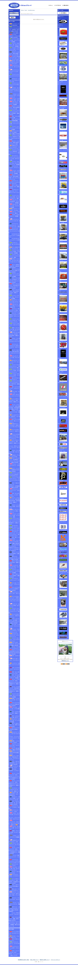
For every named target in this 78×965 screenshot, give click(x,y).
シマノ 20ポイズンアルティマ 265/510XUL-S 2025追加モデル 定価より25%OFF (14, 485)
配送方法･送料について (45, 959)
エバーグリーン (61, 46)
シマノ (59, 547)
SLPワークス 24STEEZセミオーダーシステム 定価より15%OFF (14, 558)
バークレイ (60, 160)
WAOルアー (60, 241)
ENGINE (60, 373)
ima (59, 423)
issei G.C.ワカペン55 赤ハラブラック (14, 379)
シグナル (60, 506)
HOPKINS (60, 294)
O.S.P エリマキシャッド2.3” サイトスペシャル (14, 669)
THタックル (60, 382)
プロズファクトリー (62, 232)
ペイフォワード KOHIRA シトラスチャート (14, 876)
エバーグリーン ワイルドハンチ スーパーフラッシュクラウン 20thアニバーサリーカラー (14, 534)
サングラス (60, 72)
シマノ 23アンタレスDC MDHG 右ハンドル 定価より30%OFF (14, 763)
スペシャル (60, 513)
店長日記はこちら (65, 660)
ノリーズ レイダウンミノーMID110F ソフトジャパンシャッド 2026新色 (14, 152)
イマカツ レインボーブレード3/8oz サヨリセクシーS (14, 507)
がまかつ (60, 348)
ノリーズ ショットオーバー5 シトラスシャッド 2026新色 (14, 128)
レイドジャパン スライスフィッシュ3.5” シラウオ (14, 71)
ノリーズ (60, 164)
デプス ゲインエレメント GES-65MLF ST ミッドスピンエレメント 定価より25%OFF (14, 286)
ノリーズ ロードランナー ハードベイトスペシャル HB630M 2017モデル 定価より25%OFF (14, 29)
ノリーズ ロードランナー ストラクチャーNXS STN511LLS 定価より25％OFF (14, 383)
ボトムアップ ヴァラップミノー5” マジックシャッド (14, 362)
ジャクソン (60, 213)
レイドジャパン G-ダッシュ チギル (14, 811)
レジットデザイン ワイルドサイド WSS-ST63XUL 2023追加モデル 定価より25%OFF (14, 881)
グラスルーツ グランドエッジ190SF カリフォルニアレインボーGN (14, 798)
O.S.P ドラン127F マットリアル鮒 (14, 117)
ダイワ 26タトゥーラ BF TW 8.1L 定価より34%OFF (14, 187)
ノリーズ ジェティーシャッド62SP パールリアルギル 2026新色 (14, 252)
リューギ (60, 558)
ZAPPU (59, 271)
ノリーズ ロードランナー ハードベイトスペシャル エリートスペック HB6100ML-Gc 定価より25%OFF (14, 521)
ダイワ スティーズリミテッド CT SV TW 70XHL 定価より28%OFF (14, 542)
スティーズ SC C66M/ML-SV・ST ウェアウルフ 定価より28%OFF (14, 644)
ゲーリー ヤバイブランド (62, 150)
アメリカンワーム (62, 521)
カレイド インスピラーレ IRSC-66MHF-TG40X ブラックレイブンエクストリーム (14, 177)
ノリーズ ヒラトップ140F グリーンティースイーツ (14, 124)
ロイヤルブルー (61, 635)
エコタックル (61, 40)
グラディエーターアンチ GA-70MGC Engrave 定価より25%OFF (14, 132)
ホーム (22, 10)
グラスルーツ (61, 631)
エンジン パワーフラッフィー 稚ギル (14, 212)
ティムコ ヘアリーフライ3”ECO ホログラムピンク (14, 819)
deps (59, 467)
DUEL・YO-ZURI (62, 442)
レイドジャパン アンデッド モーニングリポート (14, 67)
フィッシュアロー (62, 407)
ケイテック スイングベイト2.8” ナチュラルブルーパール (14, 745)
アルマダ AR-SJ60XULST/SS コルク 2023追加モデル (14, 794)
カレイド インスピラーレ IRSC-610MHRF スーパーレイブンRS (14, 107)
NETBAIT (60, 303)
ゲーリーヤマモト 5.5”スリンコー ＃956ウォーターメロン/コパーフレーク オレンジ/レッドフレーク (14, 599)
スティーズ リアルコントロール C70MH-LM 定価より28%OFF (14, 704)
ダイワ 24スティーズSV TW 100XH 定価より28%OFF (14, 725)
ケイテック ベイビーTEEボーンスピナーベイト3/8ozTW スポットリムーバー (14, 315)
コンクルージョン (31, 10)
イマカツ (60, 36)
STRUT (59, 485)
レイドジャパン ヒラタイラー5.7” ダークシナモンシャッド (14, 635)
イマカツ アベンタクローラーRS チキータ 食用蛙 (14, 452)
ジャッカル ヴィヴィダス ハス (14, 392)
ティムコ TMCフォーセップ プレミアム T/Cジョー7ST (14, 448)
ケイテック (60, 260)
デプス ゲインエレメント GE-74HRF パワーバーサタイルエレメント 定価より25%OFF (14, 621)
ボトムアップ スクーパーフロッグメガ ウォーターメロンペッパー (14, 301)
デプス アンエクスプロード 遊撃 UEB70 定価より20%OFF (14, 919)
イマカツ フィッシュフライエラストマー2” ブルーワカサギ (14, 738)
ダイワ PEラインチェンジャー (14, 940)
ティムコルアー (61, 190)
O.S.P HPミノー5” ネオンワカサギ (14, 538)
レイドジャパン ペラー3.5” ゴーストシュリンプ (14, 168)
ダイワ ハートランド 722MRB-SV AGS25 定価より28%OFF (14, 470)
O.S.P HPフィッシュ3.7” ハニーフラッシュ (14, 660)
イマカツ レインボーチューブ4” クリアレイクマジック (14, 96)
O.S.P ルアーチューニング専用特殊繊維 (14, 120)
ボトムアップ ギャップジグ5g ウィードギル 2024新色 (14, 720)
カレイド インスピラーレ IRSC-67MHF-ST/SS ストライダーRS (14, 54)
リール (59, 588)
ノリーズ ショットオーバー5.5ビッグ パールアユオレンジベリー (14, 321)
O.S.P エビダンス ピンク (14, 656)
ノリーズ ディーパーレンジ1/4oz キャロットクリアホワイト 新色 (14, 197)
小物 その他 (61, 222)
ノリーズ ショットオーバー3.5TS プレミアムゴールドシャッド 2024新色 (14, 610)
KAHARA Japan (61, 451)
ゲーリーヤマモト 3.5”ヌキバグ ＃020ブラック (14, 431)
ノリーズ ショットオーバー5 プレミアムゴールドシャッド (14, 845)
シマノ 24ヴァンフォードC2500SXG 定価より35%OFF (14, 576)
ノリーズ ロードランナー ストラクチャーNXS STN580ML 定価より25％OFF (14, 112)
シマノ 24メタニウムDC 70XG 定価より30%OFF (14, 713)
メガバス (60, 94)
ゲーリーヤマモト (62, 60)
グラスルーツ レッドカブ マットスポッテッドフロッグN (14, 80)
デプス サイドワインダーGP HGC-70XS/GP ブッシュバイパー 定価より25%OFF (14, 953)
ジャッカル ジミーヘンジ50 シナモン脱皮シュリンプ (14, 709)
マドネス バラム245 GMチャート (14, 937)
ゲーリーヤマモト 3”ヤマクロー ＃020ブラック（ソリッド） (14, 616)
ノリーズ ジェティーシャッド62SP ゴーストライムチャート (14, 375)
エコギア (60, 367)
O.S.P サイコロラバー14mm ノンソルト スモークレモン (14, 495)
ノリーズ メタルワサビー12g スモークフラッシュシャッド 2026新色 (14, 163)
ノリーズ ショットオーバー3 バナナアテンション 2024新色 (14, 571)
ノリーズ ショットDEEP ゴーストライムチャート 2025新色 (14, 275)
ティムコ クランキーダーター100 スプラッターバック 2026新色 (14, 172)
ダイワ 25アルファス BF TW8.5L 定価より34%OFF (14, 562)
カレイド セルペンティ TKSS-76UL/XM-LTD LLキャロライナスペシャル (14, 352)
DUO (59, 523)
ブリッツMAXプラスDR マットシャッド (14, 248)
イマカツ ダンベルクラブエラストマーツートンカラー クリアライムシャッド (14, 90)
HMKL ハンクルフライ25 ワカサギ (14, 741)
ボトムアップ (61, 550)
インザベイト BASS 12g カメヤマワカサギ (14, 244)
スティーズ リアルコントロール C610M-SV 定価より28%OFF (14, 589)
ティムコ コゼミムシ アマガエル (14, 872)
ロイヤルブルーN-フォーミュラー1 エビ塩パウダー (14, 235)
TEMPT (59, 281)
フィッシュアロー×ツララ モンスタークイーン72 (14, 933)
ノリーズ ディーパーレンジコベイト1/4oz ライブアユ (14, 85)
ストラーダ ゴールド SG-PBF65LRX (14, 24)
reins (59, 270)
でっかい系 (60, 140)
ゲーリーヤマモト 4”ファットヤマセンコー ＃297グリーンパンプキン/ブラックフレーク (14, 436)
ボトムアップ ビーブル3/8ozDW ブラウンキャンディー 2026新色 (14, 201)
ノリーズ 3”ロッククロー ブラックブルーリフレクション (14, 640)
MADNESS (60, 428)
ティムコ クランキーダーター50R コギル (14, 99)
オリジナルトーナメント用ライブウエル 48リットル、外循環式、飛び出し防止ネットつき (14, 924)
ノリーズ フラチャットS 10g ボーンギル (14, 529)
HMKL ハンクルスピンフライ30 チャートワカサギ (14, 700)
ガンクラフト (61, 449)
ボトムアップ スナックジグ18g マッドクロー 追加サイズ (14, 306)
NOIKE (59, 180)
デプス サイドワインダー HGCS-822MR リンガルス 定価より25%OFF (14, 292)
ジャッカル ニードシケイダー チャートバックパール (14, 626)
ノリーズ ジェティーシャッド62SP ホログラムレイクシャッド (14, 371)
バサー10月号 (16, 33)
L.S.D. (59, 322)
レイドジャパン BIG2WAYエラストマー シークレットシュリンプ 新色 (14, 230)
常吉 (59, 118)
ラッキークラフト (62, 107)
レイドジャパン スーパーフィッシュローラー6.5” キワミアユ (14, 182)
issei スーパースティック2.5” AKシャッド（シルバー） (14, 421)
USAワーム (60, 25)
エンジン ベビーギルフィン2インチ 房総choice (14, 904)
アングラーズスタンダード (62, 397)
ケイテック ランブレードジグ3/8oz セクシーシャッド (14, 606)
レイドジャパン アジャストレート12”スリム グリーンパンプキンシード (14, 861)
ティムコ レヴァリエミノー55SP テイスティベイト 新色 (14, 515)
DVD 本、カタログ (62, 332)
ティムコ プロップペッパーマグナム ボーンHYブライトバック (14, 631)
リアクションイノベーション (62, 418)
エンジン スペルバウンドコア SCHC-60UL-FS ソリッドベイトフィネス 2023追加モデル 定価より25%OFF (14, 776)
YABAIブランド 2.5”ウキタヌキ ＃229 (14, 841)
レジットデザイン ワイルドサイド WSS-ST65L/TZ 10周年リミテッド (14, 401)
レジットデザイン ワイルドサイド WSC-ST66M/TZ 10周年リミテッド (14, 442)
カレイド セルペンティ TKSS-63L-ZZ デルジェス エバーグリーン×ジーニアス (14, 758)
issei (59, 488)
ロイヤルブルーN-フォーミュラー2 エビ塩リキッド (14, 240)
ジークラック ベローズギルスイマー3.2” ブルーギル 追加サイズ (14, 790)
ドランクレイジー (62, 569)
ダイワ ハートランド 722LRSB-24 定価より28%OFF (14, 729)
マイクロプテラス (62, 168)
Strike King (60, 371)
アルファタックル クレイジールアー (62, 573)
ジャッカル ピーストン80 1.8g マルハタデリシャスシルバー (14, 869)
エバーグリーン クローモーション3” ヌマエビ (14, 580)
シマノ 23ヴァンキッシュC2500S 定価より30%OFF (14, 886)
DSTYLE (60, 503)
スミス (59, 290)
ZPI (59, 313)
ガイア (59, 510)
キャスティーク (61, 51)
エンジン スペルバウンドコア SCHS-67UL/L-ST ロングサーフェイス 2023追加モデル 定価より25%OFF (14, 850)
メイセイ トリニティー (63, 553)
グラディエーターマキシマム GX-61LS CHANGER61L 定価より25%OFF (14, 334)
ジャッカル (60, 81)
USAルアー (60, 24)
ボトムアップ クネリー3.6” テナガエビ (14, 209)
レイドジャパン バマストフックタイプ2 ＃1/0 (14, 221)
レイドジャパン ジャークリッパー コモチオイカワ (14, 490)
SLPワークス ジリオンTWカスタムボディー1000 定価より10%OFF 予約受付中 (14, 909)
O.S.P (59, 19)
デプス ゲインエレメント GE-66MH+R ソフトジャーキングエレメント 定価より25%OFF (14, 460)
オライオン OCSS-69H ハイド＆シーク (14, 771)
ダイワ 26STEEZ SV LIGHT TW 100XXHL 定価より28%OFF (14, 266)
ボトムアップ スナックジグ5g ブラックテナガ (14, 358)
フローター (60, 611)
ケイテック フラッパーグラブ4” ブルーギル (14, 899)
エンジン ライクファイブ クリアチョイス (14, 647)
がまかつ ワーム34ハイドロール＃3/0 (14, 456)
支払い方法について (34, 959)
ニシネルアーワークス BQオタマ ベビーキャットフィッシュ (14, 416)
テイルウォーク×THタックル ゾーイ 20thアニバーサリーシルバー (14, 192)
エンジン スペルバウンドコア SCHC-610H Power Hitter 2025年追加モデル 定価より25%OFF (14, 407)
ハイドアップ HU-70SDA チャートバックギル (14, 665)
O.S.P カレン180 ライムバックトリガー (14, 673)
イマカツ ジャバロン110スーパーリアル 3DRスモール (14, 412)
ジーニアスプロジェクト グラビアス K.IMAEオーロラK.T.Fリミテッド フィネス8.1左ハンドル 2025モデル (14, 547)
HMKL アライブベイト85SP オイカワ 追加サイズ (14, 832)
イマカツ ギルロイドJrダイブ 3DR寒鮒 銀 (14, 216)
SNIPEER (60, 446)
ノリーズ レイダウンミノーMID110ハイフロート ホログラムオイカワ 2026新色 (14, 137)
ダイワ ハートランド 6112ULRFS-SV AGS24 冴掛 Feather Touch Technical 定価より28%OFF (14, 652)
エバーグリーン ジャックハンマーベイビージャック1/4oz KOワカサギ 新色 (14, 158)
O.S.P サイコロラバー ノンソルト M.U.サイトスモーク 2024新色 (14, 676)
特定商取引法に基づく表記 (23, 959)
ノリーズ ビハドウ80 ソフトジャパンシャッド (14, 76)
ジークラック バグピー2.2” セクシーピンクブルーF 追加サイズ (14, 823)
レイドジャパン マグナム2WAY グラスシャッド (14, 948)
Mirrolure (60, 392)
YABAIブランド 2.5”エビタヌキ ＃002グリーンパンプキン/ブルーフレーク (14, 426)
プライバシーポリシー (55, 959)
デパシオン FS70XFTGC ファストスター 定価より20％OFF (14, 36)
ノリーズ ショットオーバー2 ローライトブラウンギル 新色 (14, 256)
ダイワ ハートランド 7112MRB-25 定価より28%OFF (14, 554)
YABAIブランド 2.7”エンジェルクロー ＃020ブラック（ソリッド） (14, 147)
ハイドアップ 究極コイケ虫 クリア (14, 767)
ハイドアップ (61, 121)
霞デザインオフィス (62, 541)
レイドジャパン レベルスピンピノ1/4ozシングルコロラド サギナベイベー (14, 346)
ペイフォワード (61, 562)
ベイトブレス (61, 203)
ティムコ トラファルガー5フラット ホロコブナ (14, 466)
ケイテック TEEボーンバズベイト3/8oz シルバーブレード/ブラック (14, 310)
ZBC (59, 27)
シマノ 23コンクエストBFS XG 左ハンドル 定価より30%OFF (14, 803)
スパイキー (60, 209)
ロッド (26, 10)
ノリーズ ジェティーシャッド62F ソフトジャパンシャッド (14, 49)
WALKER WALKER (62, 251)
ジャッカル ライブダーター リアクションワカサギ (14, 584)
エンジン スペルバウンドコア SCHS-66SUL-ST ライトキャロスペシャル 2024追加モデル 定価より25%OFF (14, 689)
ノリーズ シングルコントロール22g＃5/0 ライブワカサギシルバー (14, 474)
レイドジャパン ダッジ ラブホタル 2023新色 (14, 807)
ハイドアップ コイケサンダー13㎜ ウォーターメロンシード (14, 567)
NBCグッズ (60, 341)
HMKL (59, 194)
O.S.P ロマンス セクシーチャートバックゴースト (14, 396)
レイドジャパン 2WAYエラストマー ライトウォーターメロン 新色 (14, 225)
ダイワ (59, 83)
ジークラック (61, 534)
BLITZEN (60, 460)
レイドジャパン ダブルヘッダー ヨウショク (14, 593)
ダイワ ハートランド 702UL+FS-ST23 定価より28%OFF (14, 753)
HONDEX (60, 598)
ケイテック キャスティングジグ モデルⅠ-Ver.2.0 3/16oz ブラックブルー (14, 894)
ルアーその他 (61, 108)
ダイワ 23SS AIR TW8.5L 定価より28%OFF (14, 749)
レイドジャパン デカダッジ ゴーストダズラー (14, 943)
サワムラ (60, 65)
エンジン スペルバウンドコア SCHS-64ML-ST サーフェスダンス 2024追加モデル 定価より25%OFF (14, 682)
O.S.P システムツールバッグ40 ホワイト (14, 717)
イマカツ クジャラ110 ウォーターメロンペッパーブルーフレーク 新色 (14, 261)
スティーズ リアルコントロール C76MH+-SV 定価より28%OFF (14, 271)
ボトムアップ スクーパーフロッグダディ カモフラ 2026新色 (14, 103)
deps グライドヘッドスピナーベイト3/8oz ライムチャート (14, 511)
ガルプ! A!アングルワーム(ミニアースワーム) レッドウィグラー (14, 62)
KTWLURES (60, 480)
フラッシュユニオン (62, 530)
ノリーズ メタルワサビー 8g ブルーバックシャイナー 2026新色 (14, 45)
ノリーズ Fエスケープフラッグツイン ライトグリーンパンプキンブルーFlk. (14, 479)
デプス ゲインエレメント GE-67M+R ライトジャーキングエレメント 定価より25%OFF (14, 280)
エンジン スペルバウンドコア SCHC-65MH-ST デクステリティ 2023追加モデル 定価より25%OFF (14, 783)
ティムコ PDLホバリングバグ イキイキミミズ (14, 914)
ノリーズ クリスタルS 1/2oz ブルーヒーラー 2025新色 (14, 297)
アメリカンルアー (62, 171)
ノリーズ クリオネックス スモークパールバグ (14, 325)
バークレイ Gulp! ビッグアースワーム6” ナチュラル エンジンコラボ (14, 58)
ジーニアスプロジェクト (63, 626)
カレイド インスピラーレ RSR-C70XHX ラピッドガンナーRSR (14, 143)
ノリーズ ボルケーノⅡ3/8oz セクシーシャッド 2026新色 (14, 40)
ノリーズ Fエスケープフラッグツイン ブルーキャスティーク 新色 (14, 366)
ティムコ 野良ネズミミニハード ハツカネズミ (14, 857)
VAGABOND (61, 498)
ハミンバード (61, 607)
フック (59, 84)
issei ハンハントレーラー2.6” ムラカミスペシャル (14, 388)
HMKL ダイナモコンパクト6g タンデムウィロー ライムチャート (14, 329)
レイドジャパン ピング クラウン (14, 865)
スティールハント (62, 130)
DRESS (59, 358)
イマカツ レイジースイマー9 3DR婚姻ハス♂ (14, 837)
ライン (59, 97)
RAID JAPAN (61, 471)
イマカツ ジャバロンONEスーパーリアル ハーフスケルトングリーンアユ (14, 340)
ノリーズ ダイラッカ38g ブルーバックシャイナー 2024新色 (14, 695)
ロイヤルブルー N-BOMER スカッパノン (14, 526)
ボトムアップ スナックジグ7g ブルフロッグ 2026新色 (14, 206)
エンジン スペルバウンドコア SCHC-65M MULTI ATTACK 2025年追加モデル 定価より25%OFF (14, 500)
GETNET (60, 432)
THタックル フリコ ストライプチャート (14, 890)
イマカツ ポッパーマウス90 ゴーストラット (14, 815)
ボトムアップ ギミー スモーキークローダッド (14, 734)
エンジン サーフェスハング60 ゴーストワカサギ (14, 828)
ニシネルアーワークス (62, 618)
